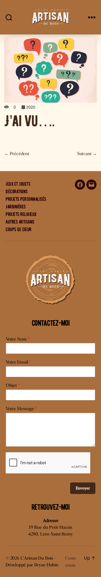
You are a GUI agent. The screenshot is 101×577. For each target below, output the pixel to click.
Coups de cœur (18, 229)
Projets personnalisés (26, 199)
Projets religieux (21, 214)
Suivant (87, 153)
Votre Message (21, 408)
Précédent (16, 153)
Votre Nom (17, 339)
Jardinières (16, 207)
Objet (12, 385)
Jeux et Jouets (18, 184)
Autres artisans (20, 222)
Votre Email (18, 362)
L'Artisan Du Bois (36, 558)
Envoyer (83, 488)
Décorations (17, 191)
